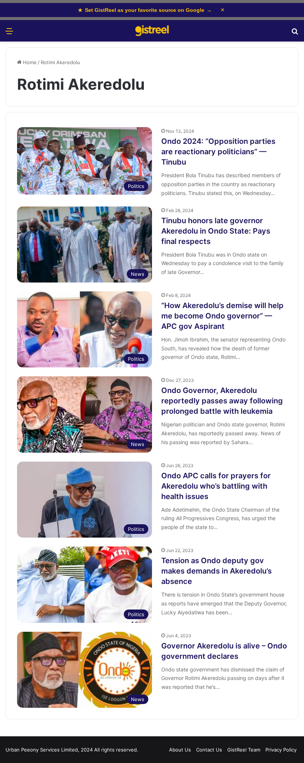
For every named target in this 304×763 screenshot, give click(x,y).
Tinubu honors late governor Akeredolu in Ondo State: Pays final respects (215, 231)
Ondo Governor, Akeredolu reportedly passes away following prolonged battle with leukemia (222, 401)
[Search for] (294, 33)
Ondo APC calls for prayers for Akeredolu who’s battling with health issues (216, 486)
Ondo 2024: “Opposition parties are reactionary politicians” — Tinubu (218, 151)
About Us (180, 750)
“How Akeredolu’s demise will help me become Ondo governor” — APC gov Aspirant (222, 316)
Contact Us (209, 750)
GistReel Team (243, 750)
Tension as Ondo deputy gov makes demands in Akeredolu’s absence (216, 571)
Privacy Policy (281, 750)
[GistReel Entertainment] (152, 30)
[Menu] (9, 33)
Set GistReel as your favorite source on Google (145, 10)
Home (29, 62)
